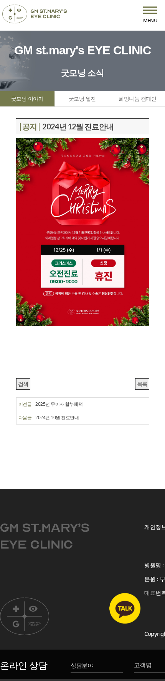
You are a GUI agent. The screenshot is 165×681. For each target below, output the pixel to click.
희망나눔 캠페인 (137, 98)
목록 (142, 383)
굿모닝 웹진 (82, 98)
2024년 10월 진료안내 (57, 417)
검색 (23, 383)
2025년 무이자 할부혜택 (58, 404)
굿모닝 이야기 (27, 98)
